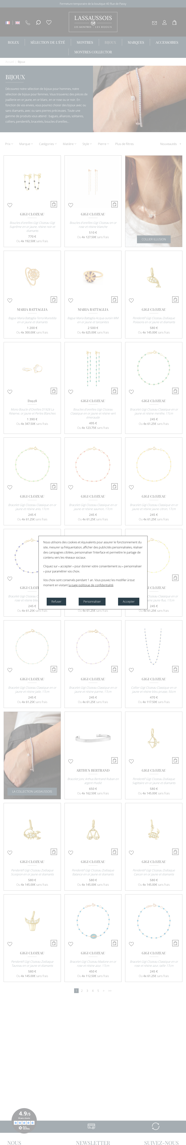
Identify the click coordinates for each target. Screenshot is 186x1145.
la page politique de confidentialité (90, 585)
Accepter (129, 602)
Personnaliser (92, 602)
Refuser (56, 602)
